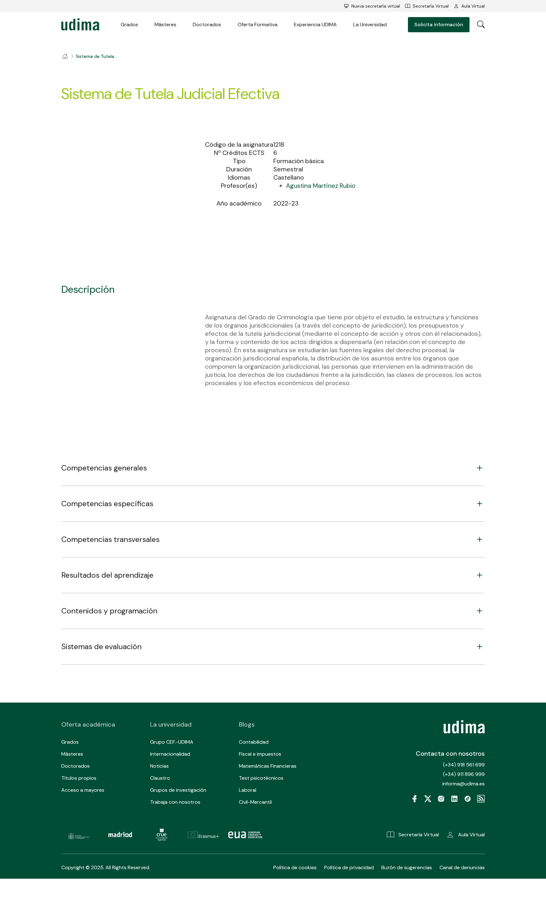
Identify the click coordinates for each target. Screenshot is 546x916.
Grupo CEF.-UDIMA (171, 742)
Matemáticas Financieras (267, 766)
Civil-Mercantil (255, 802)
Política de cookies (295, 867)
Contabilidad (254, 742)
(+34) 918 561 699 (464, 764)
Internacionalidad (170, 754)
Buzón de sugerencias (406, 867)
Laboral (247, 790)
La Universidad (370, 24)
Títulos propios (78, 778)
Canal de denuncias (462, 867)
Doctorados (207, 24)
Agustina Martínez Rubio (320, 185)
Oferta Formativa (257, 24)
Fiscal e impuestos (260, 754)
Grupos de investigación (178, 790)
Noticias (159, 766)
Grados (129, 24)
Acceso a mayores (82, 790)
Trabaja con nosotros (175, 802)
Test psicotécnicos (261, 778)
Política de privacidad (349, 867)
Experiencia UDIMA (315, 24)
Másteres (165, 24)
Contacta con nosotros (450, 753)
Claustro (160, 778)
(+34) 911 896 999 (464, 774)
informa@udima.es (463, 783)
